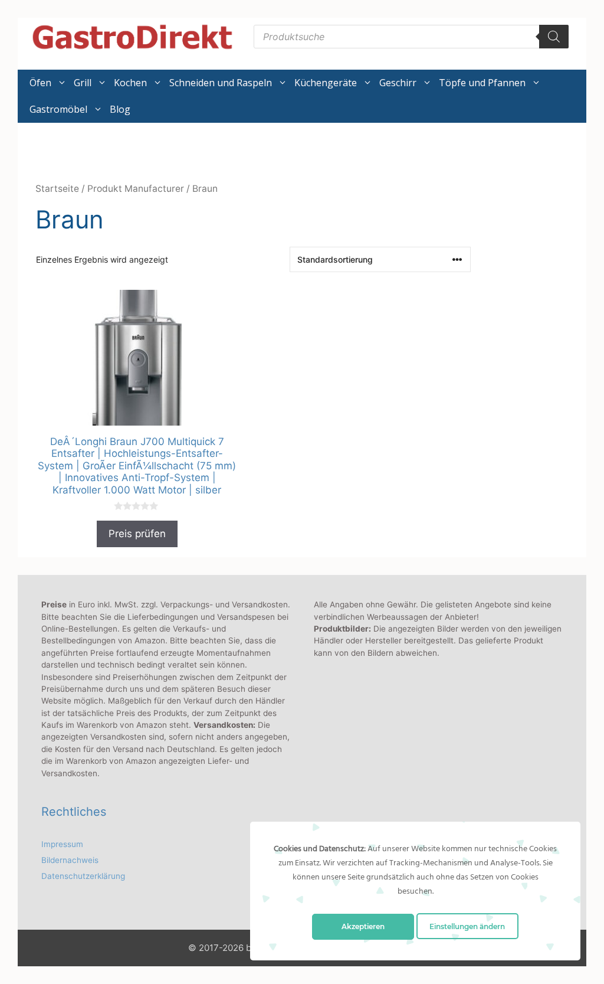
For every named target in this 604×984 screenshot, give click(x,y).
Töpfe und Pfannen (482, 82)
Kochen (130, 82)
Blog (120, 109)
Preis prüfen (137, 534)
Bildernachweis (70, 860)
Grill (82, 82)
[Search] (554, 36)
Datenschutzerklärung (83, 876)
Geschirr (397, 82)
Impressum (62, 844)
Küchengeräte (325, 82)
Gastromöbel (58, 109)
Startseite (57, 188)
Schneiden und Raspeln (220, 82)
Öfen (40, 82)
